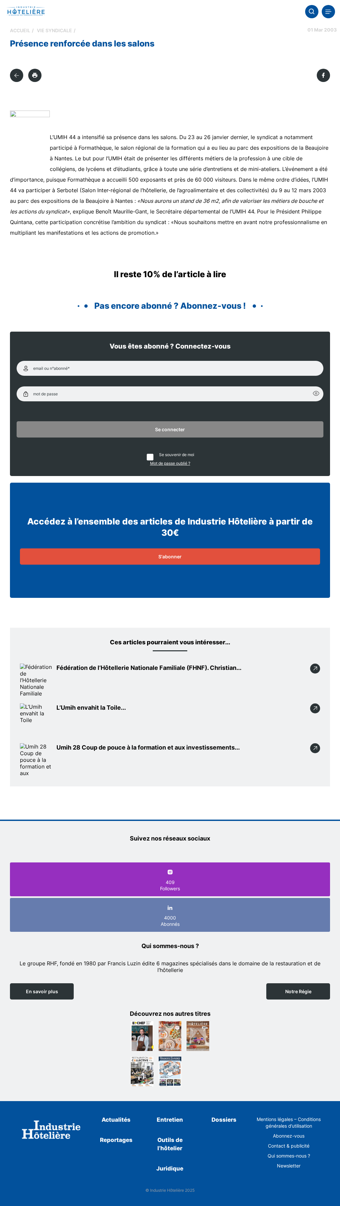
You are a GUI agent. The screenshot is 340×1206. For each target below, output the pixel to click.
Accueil (20, 30)
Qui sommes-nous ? (289, 1156)
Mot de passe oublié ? (170, 463)
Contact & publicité (288, 1146)
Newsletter (288, 1165)
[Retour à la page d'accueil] (51, 1131)
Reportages (116, 1140)
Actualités (116, 1119)
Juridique (169, 1168)
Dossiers (224, 1119)
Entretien (170, 1119)
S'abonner (170, 556)
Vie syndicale (54, 30)
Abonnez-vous (288, 1136)
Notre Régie (298, 991)
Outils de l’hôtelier (170, 1144)
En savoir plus (42, 991)
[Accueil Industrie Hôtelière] (25, 11)
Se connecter (170, 429)
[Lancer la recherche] (311, 11)
